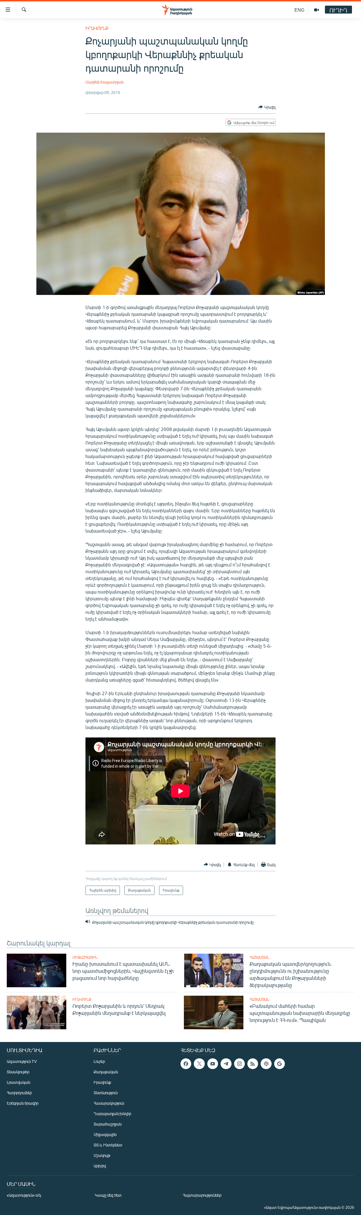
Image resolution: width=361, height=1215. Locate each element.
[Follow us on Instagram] (239, 1063)
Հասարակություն (109, 1103)
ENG (299, 9)
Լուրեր (99, 1061)
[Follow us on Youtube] (212, 1063)
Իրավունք (97, 28)
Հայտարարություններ (202, 1195)
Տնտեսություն (106, 1092)
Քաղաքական (106, 1071)
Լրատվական (18, 1082)
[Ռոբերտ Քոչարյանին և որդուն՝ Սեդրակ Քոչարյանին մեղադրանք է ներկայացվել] (36, 1012)
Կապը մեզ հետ (108, 1195)
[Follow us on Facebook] (185, 1063)
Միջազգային (85, 957)
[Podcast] (266, 1063)
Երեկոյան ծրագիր (22, 1103)
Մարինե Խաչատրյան (104, 82)
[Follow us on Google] (279, 1063)
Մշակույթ (102, 1155)
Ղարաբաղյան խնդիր (112, 1113)
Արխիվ (100, 1165)
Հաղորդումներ (19, 1092)
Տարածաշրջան (108, 1124)
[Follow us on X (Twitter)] (199, 1063)
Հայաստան (259, 957)
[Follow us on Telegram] (226, 1063)
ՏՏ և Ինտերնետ (108, 1144)
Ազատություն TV (22, 1061)
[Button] (267, 107)
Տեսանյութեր (18, 1071)
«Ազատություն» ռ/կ (24, 1195)
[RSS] (252, 1063)
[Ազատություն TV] (316, 10)
